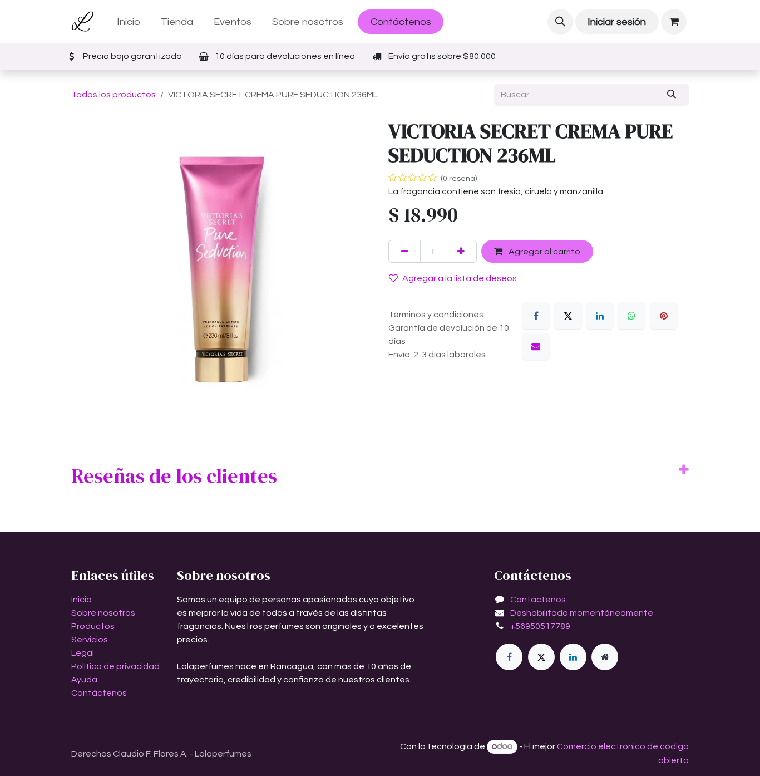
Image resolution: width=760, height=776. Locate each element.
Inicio (81, 599)
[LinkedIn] (599, 315)
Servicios (89, 639)
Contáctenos (401, 22)
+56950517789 (540, 626)
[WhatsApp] (631, 315)
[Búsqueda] (672, 95)
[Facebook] (535, 315)
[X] (568, 315)
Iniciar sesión (617, 22)
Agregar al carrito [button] (543, 251)
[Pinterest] (663, 315)
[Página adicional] (604, 657)
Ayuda (84, 679)
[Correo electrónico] (535, 346)
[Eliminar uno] (404, 251)
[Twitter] (541, 657)
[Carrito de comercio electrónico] (674, 22)
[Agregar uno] (461, 251)
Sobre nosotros (103, 612)
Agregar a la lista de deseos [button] (459, 278)
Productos (93, 626)
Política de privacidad (115, 666)
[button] (560, 22)
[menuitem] (129, 22)
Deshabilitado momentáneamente (581, 612)
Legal (82, 653)
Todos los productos (113, 94)
